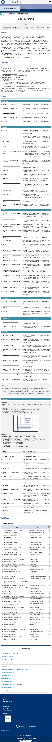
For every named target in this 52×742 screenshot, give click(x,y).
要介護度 (5, 508)
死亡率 (4, 136)
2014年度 (9, 29)
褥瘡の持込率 (6, 170)
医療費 (4, 146)
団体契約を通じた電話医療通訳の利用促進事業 (12, 684)
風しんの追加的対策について (8, 687)
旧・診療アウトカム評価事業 (8, 659)
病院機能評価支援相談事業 (8, 672)
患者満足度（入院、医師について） (10, 108)
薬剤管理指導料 (6, 485)
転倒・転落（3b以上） (8, 194)
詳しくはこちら (25, 741)
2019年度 (31, 27)
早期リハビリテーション (8, 244)
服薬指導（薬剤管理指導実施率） (10, 301)
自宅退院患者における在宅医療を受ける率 (12, 379)
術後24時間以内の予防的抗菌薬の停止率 (11, 275)
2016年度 (48, 27)
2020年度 (26, 27)
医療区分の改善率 (6, 468)
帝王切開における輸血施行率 (9, 291)
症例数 (4, 451)
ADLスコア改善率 (6, 459)
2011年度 (26, 29)
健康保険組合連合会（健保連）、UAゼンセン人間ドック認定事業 (16, 669)
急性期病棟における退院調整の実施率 (11, 355)
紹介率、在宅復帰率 (7, 476)
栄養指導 (5, 311)
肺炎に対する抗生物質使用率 (9, 219)
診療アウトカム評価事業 (7, 656)
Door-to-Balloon (7, 240)
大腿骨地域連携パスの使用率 (9, 345)
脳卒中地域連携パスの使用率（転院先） (11, 339)
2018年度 (37, 27)
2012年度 (20, 29)
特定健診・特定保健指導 (7, 663)
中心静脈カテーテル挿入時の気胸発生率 (11, 166)
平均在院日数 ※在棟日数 (8, 456)
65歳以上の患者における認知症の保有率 (11, 183)
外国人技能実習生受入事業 (8, 678)
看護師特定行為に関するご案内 (8, 675)
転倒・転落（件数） (7, 190)
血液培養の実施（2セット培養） (10, 326)
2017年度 (43, 27)
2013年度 (15, 29)
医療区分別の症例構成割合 (8, 481)
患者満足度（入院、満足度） (9, 104)
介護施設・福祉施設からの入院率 (10, 360)
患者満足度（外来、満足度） (9, 113)
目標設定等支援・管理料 (8, 493)
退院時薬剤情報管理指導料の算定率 (10, 489)
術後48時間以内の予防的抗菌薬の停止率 (11, 281)
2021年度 (20, 27)
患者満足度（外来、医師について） (10, 117)
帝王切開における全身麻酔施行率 (10, 287)
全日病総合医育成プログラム (8, 681)
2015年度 (4, 29)
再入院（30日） (6, 141)
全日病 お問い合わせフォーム (23, 70)
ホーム (4, 13)
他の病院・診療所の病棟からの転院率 (11, 365)
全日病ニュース (6, 708)
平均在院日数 (6, 130)
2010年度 (31, 29)
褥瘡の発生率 (6, 174)
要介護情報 (5, 510)
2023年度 (9, 27)
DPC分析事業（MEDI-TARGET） (9, 691)
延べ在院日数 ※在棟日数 (8, 454)
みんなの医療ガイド (7, 711)
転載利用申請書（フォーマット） (10, 74)
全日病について (6, 699)
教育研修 (5, 704)
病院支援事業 (12, 13)
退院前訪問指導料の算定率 (8, 503)
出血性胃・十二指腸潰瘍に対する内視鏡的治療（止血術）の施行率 (12, 225)
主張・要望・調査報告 (8, 701)
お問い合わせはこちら (8, 730)
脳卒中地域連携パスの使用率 (9, 335)
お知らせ (5, 713)
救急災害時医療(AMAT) (7, 666)
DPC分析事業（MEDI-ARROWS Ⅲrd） (10, 653)
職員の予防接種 (6, 178)
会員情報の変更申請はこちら (8, 718)
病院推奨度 (5, 121)
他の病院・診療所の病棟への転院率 (10, 375)
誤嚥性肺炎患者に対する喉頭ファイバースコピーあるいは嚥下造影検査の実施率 (12, 270)
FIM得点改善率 (6, 464)
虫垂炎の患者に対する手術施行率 (10, 260)
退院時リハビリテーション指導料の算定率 (12, 499)
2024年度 (4, 27)
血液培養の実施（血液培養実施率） (10, 322)
